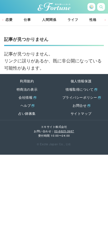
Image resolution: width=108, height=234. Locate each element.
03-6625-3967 (64, 131)
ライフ (73, 19)
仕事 (27, 19)
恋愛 (9, 19)
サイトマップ (81, 113)
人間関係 (49, 19)
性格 (93, 19)
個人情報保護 (81, 80)
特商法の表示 (27, 89)
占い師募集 (27, 113)
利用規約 (27, 80)
